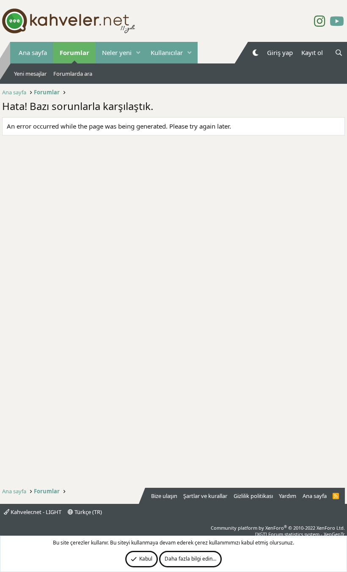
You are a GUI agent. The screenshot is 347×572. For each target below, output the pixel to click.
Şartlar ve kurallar (205, 496)
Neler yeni (117, 52)
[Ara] (338, 52)
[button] (138, 52)
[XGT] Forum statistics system (300, 534)
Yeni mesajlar (30, 73)
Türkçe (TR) (87, 512)
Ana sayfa (33, 52)
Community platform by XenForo (278, 528)
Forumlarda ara (72, 73)
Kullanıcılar (167, 52)
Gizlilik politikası (253, 496)
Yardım (287, 496)
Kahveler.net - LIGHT (35, 512)
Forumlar (74, 52)
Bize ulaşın (164, 496)
